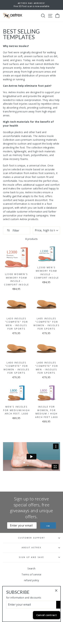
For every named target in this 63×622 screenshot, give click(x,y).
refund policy (31, 580)
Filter (15, 230)
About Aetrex (31, 547)
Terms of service (31, 574)
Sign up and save (31, 557)
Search (31, 568)
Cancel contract (46, 615)
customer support (31, 538)
